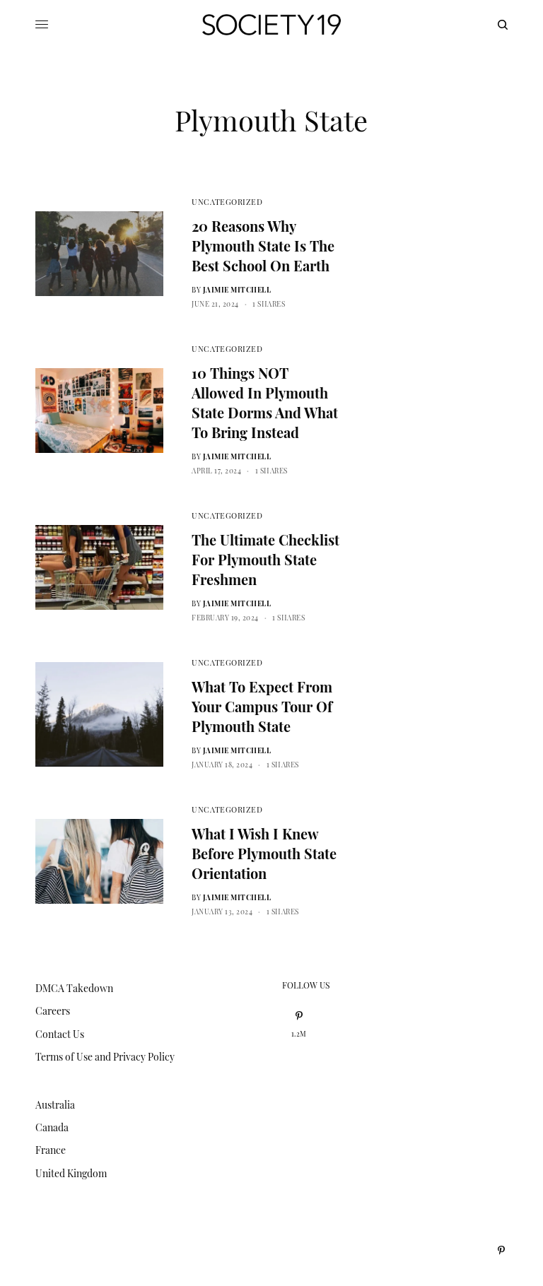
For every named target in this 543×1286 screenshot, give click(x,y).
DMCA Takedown (74, 988)
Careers (52, 1010)
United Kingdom (71, 1173)
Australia (55, 1104)
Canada (52, 1127)
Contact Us (59, 1034)
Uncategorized (227, 201)
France (50, 1150)
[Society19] (271, 24)
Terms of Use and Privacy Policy (105, 1056)
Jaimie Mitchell (237, 290)
